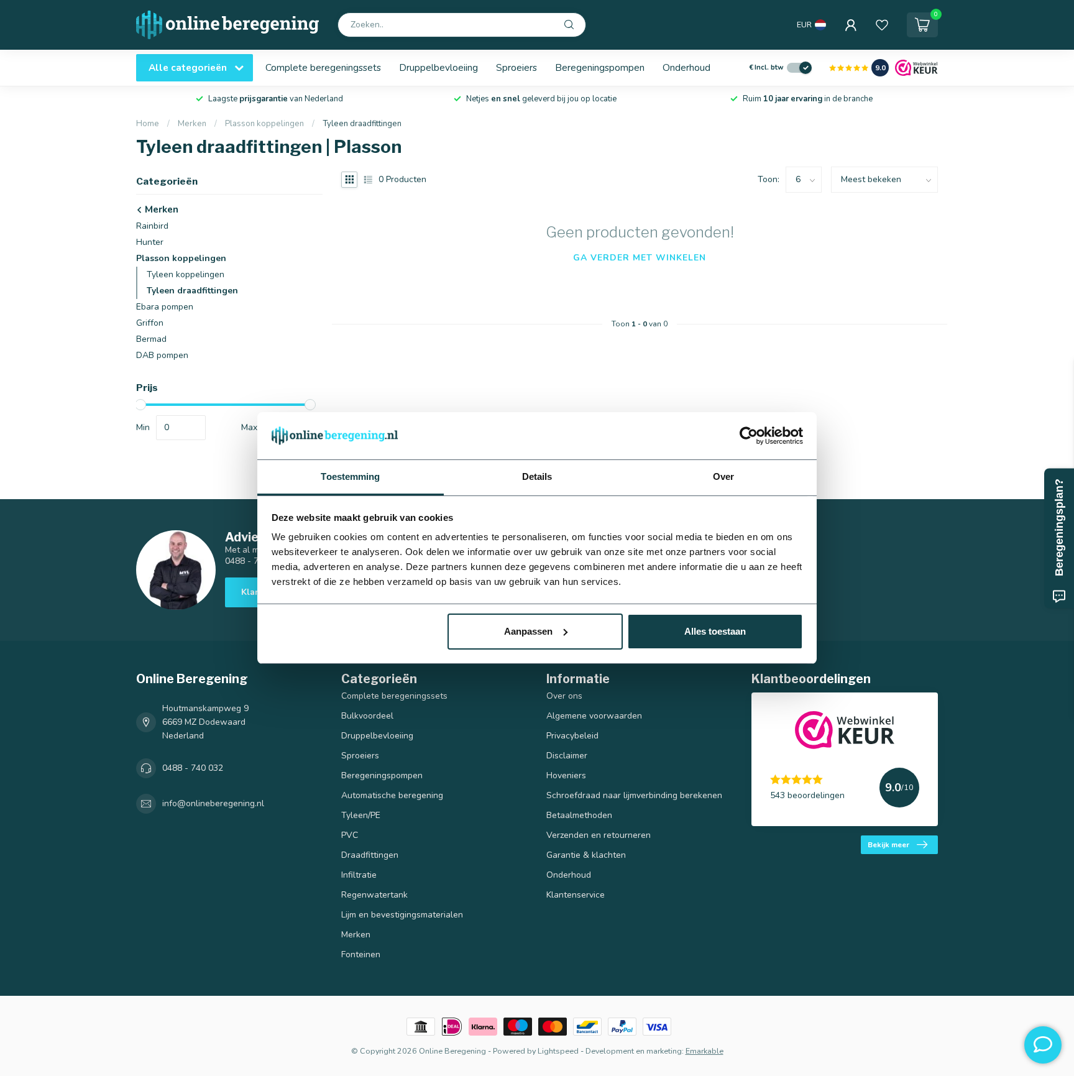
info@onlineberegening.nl (213, 803)
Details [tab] (537, 476)
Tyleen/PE (360, 815)
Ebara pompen (164, 307)
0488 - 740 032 (192, 768)
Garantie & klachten (586, 855)
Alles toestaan (715, 631)
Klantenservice (575, 895)
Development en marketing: (634, 1051)
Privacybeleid (572, 736)
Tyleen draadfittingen (362, 123)
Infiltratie (359, 875)
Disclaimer (566, 755)
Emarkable (704, 1051)
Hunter (149, 242)
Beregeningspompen (600, 67)
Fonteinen (360, 954)
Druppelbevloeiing (438, 67)
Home (147, 123)
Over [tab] (723, 476)
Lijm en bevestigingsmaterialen (402, 915)
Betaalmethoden (579, 815)
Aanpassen (528, 631)
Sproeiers (516, 67)
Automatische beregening (392, 795)
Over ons (564, 696)
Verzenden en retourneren (598, 835)
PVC (349, 835)
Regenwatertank (374, 895)
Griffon (149, 323)
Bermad (151, 339)
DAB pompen (162, 355)
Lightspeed (558, 1051)
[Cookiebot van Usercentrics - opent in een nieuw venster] (748, 435)
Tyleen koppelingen (185, 274)
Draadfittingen (369, 855)
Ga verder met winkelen (639, 258)
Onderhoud (686, 67)
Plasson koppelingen (264, 123)
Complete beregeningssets (323, 67)
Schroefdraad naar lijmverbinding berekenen (634, 795)
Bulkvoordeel (367, 716)
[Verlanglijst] (882, 24)
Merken (192, 123)
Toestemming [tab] (350, 476)
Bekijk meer (888, 845)
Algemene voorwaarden (594, 716)
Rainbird (152, 226)
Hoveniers (566, 775)
